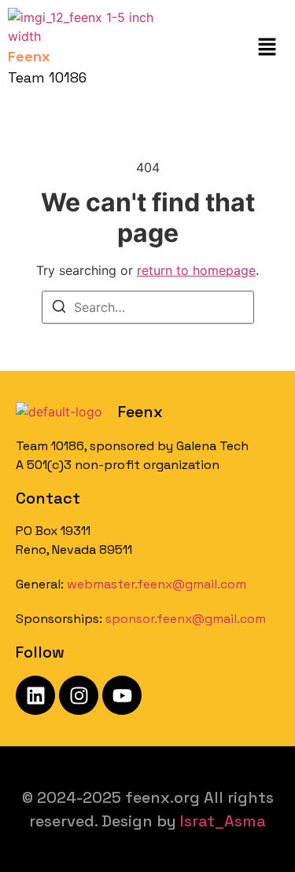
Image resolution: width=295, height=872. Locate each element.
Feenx (140, 411)
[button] (267, 47)
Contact (48, 498)
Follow (40, 652)
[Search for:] (148, 307)
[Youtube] (122, 695)
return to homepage (196, 270)
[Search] (59, 308)
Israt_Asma (223, 821)
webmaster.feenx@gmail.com (156, 584)
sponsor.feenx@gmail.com (185, 618)
